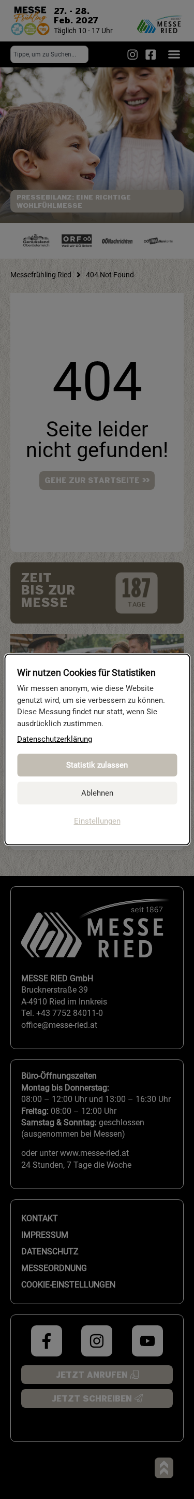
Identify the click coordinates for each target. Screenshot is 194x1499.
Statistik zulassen (97, 765)
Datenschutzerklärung (54, 739)
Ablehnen (97, 793)
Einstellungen (97, 821)
